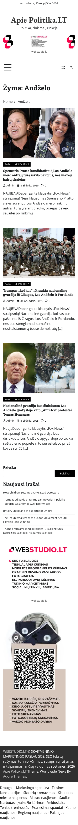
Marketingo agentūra (32, 787)
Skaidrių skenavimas (39, 792)
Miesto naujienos (43, 797)
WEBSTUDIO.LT (15, 751)
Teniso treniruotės (14, 807)
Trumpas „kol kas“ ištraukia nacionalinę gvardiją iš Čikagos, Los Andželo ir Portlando (38, 292)
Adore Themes (14, 776)
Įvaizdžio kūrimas (31, 802)
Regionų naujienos (32, 812)
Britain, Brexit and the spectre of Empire (27, 511)
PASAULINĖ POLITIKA (17, 164)
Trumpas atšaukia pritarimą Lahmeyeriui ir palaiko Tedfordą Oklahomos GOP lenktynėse (34, 501)
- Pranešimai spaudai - (48, 807)
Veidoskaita (56, 802)
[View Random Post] (63, 67)
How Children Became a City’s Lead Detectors (31, 492)
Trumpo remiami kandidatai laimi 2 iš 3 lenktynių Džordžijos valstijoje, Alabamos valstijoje (33, 531)
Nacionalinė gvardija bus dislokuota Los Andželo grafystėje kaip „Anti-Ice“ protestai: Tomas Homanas (38, 409)
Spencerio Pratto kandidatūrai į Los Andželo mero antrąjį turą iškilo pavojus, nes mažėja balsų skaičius (38, 174)
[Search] (71, 67)
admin (10, 185)
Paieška (9, 467)
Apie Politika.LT (39, 20)
